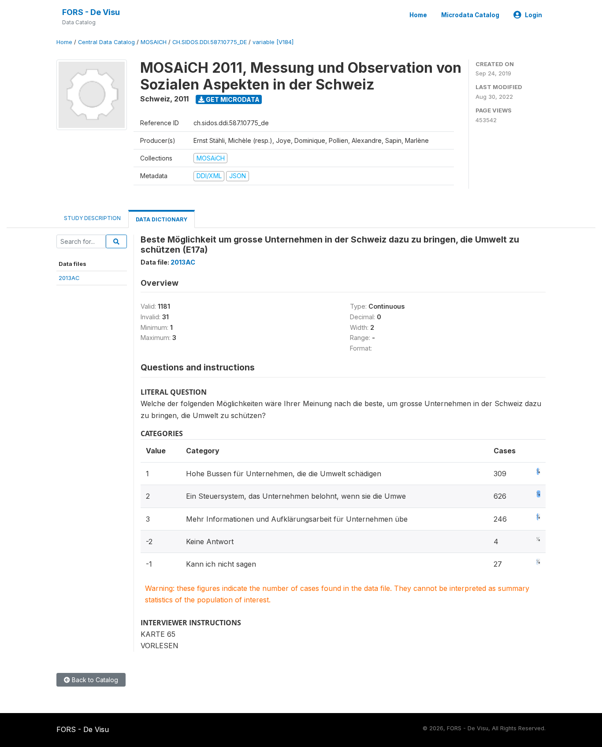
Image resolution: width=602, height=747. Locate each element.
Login (533, 15)
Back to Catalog (94, 680)
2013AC (69, 277)
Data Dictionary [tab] (161, 219)
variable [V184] (273, 42)
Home (418, 15)
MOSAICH (154, 42)
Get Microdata (232, 99)
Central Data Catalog (106, 42)
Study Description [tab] (92, 218)
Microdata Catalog (470, 15)
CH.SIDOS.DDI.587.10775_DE (209, 42)
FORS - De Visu (91, 12)
